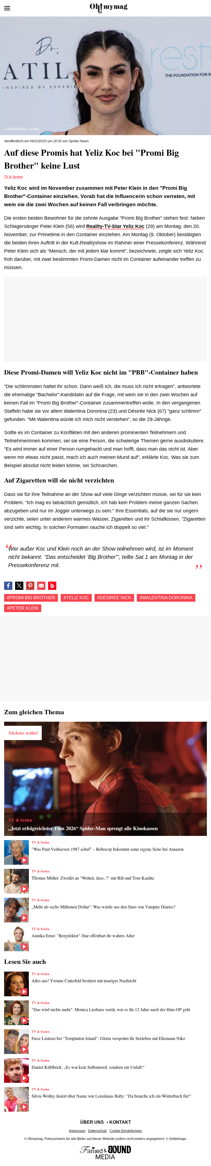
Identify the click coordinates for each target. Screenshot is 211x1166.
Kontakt (120, 1122)
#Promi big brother (31, 597)
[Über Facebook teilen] (8, 586)
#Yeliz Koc (76, 597)
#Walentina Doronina (166, 597)
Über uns (92, 1122)
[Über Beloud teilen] (52, 586)
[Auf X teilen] (19, 586)
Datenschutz (97, 1131)
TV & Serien (13, 177)
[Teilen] (30, 586)
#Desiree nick (114, 597)
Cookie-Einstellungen (126, 1131)
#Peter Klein (22, 608)
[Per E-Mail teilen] (41, 586)
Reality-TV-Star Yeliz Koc (115, 226)
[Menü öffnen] (7, 8)
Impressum (77, 1131)
